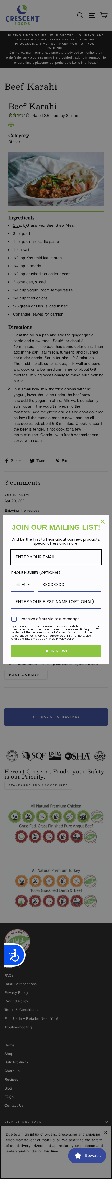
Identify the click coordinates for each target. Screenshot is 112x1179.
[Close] (102, 521)
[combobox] (22, 585)
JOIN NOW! (56, 651)
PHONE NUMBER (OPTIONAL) (35, 572)
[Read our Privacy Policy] (97, 627)
